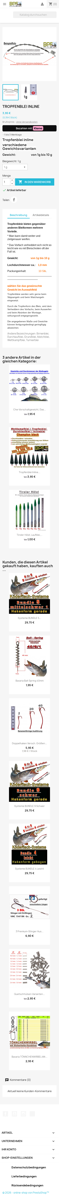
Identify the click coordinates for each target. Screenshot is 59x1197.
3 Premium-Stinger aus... (29, 931)
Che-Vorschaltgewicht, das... (29, 409)
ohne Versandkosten (27, 121)
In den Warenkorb (35, 182)
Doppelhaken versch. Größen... (29, 743)
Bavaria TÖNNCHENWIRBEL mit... (29, 1056)
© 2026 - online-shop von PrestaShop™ (25, 1192)
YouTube (14, 1113)
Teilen (14, 199)
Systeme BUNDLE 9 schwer (29, 806)
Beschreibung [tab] (18, 215)
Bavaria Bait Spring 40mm (30, 680)
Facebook (5, 1113)
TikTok (32, 1113)
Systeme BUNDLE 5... (29, 618)
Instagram (23, 1113)
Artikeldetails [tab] (41, 215)
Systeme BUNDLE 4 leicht (29, 868)
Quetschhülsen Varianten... (29, 994)
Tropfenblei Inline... (29, 472)
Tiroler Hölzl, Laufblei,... (29, 534)
